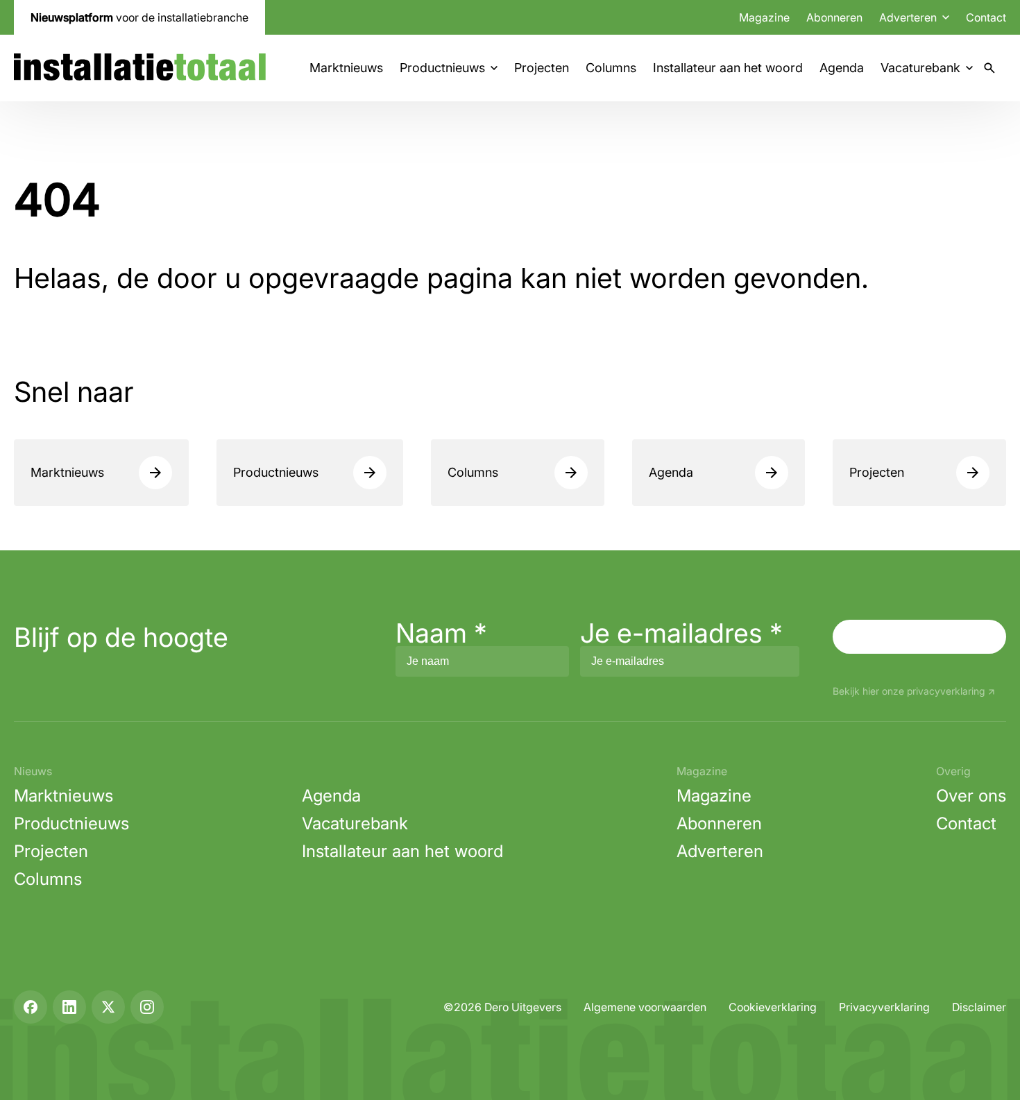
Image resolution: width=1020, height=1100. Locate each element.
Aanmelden (919, 636)
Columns (611, 67)
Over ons (971, 796)
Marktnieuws (346, 67)
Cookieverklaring (773, 1007)
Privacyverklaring (884, 1007)
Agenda (841, 67)
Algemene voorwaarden (645, 1007)
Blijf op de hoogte (121, 637)
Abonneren (834, 17)
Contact (986, 17)
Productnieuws (442, 67)
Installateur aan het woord (728, 67)
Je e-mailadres (681, 633)
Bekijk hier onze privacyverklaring (909, 691)
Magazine (764, 17)
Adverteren (720, 851)
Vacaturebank (920, 67)
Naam (441, 633)
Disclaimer (979, 1007)
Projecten (541, 67)
